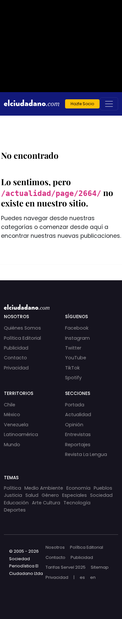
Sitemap (100, 567)
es (82, 577)
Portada (74, 404)
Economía (78, 488)
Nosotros (55, 547)
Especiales (74, 495)
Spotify (73, 377)
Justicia (13, 495)
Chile (9, 404)
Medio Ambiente (43, 488)
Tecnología (76, 502)
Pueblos (103, 488)
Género (50, 495)
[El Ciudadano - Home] (31, 103)
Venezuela (16, 424)
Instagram (77, 338)
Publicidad (16, 348)
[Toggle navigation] (109, 103)
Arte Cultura (46, 502)
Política (12, 488)
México (12, 414)
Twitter (73, 348)
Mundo (12, 444)
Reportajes (77, 444)
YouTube (75, 357)
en (93, 577)
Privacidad (16, 368)
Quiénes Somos (22, 328)
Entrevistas (78, 434)
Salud (31, 495)
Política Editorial (22, 338)
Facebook (76, 328)
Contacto (15, 357)
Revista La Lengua (86, 454)
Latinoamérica (21, 434)
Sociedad (101, 495)
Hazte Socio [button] (82, 103)
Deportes (15, 510)
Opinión (74, 424)
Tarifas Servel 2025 (66, 567)
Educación (16, 502)
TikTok (72, 368)
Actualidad (78, 414)
